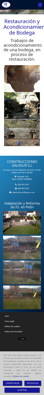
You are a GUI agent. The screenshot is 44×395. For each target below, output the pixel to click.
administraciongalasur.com (23, 192)
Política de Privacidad (13, 331)
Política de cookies (21, 376)
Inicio (7, 316)
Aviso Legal (9, 321)
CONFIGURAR (12, 383)
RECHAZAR (32, 383)
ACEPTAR (22, 390)
